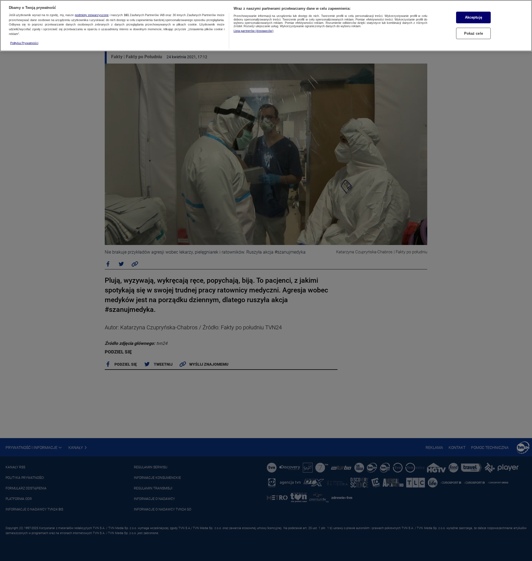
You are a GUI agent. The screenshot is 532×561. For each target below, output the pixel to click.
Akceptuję (473, 17)
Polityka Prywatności (24, 43)
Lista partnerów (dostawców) (253, 30)
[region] (266, 25)
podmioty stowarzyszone (92, 15)
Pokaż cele (473, 33)
